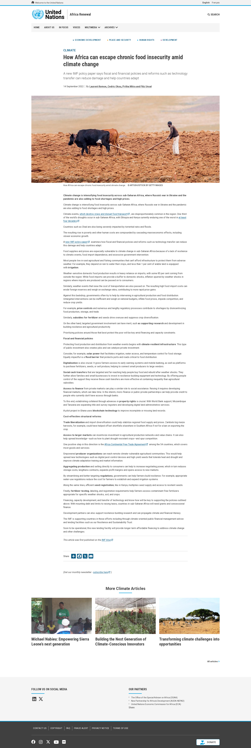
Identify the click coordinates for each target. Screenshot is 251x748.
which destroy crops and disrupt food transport (103, 214)
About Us (49, 27)
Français (216, 2)
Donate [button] (211, 742)
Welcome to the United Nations (49, 3)
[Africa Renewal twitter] (40, 700)
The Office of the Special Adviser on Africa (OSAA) (154, 697)
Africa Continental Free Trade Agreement (125, 444)
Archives (110, 27)
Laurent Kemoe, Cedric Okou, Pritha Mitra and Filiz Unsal (120, 86)
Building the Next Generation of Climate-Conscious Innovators (120, 641)
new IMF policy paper (76, 242)
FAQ (68, 728)
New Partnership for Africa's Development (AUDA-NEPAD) (157, 701)
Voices (76, 27)
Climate (69, 50)
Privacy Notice (100, 728)
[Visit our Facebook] (33, 743)
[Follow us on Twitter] (48, 743)
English (206, 2)
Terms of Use (120, 728)
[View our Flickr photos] (64, 743)
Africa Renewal (80, 14)
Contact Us (40, 728)
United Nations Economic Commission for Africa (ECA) (156, 704)
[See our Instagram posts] (41, 743)
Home (37, 27)
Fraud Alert (81, 728)
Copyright (56, 728)
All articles (212, 661)
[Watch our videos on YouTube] (56, 743)
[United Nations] (48, 14)
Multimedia (91, 27)
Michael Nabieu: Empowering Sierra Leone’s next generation (60, 641)
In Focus (63, 27)
